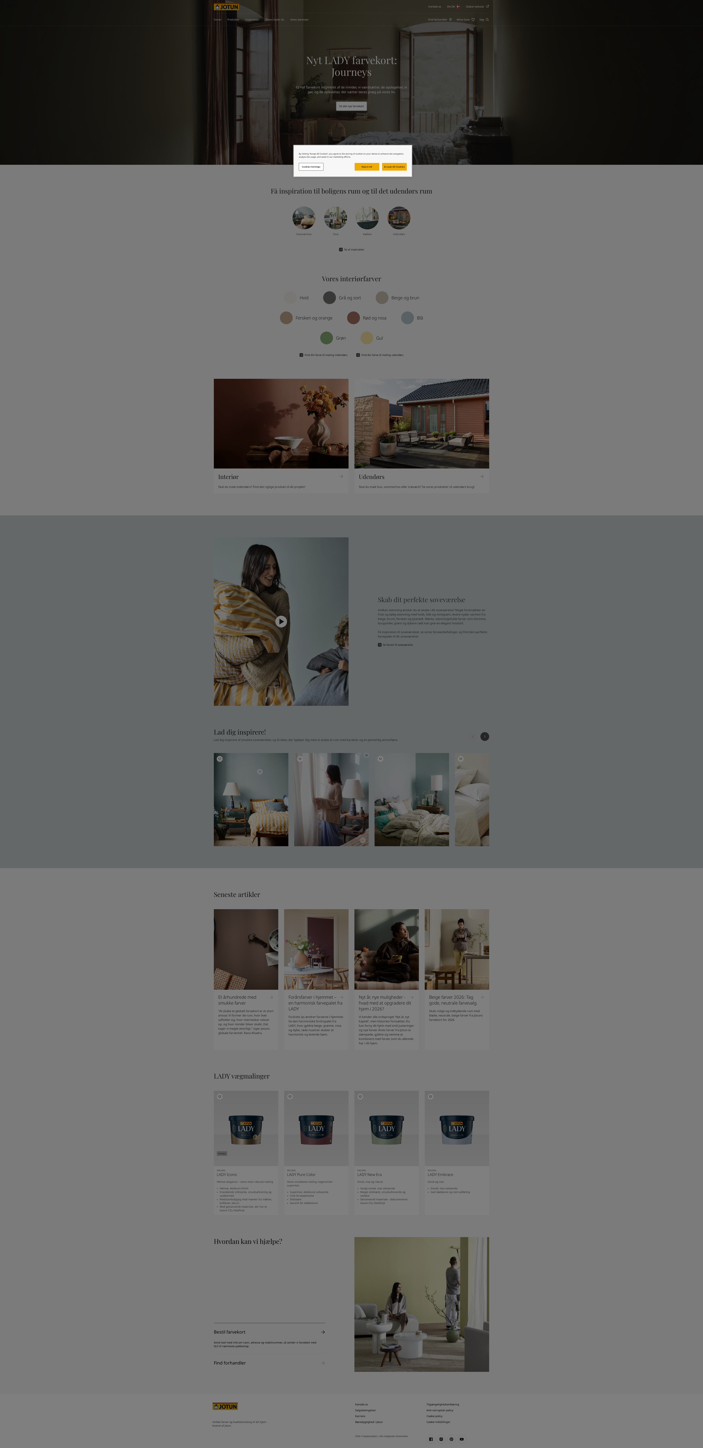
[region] (352, 161)
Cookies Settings (311, 166)
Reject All (367, 166)
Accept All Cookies (394, 166)
